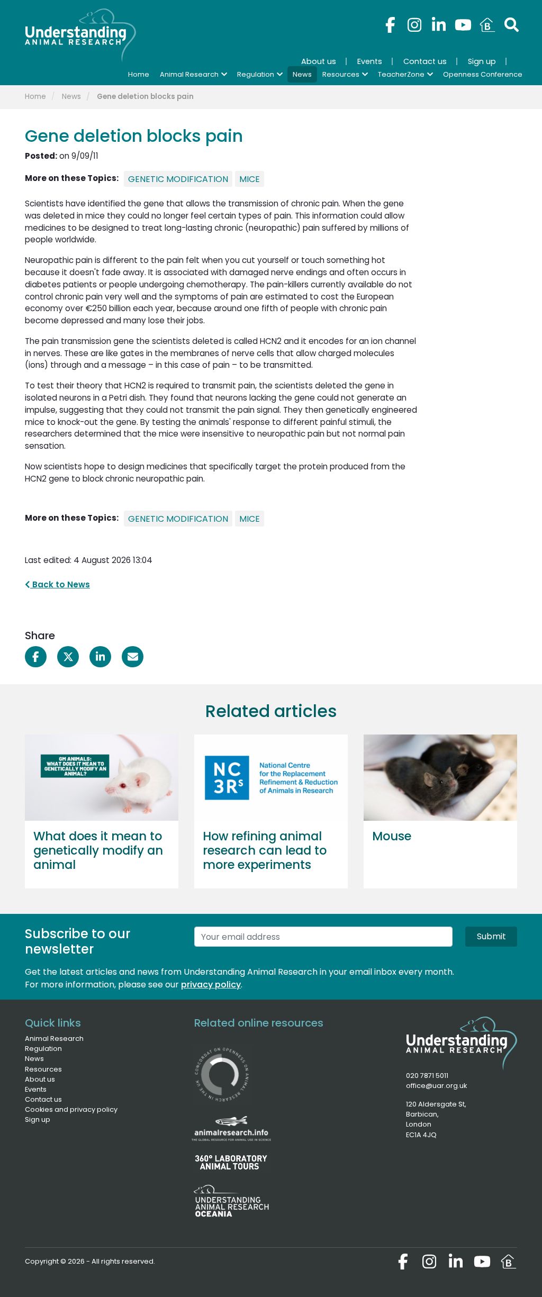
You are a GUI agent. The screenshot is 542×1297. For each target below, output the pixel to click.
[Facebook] (390, 25)
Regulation (43, 1048)
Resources (43, 1069)
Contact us (43, 1099)
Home (35, 97)
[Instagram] (414, 25)
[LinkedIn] (438, 25)
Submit (491, 936)
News (71, 97)
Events (36, 1089)
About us (40, 1079)
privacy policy (211, 984)
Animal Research (54, 1038)
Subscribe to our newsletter (77, 942)
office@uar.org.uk (436, 1085)
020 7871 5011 (427, 1075)
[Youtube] (463, 25)
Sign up (37, 1119)
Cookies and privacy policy (71, 1109)
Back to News (60, 584)
